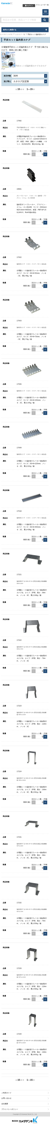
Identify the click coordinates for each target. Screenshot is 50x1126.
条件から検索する (9, 30)
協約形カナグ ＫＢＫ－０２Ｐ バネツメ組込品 (31, 264)
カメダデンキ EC (6, 34)
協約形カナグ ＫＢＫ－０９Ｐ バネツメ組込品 (31, 454)
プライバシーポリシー (9, 1109)
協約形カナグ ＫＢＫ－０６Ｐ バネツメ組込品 (31, 391)
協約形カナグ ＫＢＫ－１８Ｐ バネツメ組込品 (31, 518)
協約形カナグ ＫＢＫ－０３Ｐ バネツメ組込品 (31, 327)
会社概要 (4, 1104)
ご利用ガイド (6, 1093)
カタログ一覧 (20, 34)
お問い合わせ (6, 1098)
